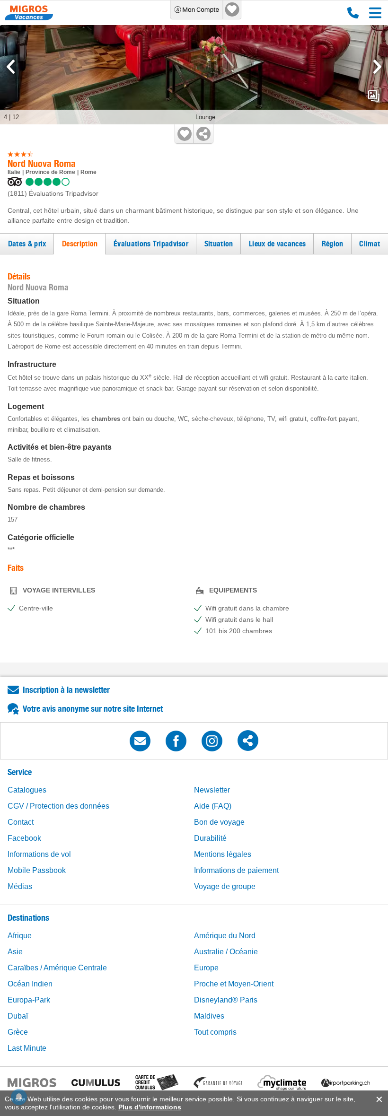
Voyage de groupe (225, 886)
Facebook (24, 838)
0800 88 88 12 (351, 12)
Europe (206, 968)
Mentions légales (222, 854)
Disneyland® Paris (225, 1000)
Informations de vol (39, 854)
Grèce (18, 1032)
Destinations (28, 918)
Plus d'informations (149, 1107)
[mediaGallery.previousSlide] (10, 67)
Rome (88, 172)
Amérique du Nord (225, 936)
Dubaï (18, 1016)
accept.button (378, 1099)
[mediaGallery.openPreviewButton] (194, 74)
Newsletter (212, 790)
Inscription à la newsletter (66, 690)
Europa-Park (29, 1000)
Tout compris (215, 1032)
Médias (20, 886)
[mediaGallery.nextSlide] (377, 67)
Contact (21, 822)
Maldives (209, 1016)
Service (20, 772)
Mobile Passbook (37, 870)
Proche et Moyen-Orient (233, 984)
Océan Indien (30, 984)
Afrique (20, 936)
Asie (15, 952)
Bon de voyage (219, 822)
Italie (14, 172)
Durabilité (210, 838)
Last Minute (27, 1048)
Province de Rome (50, 172)
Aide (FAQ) (212, 806)
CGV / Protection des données (58, 806)
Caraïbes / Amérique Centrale (57, 968)
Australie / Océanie (226, 952)
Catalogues (27, 790)
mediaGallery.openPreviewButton (373, 96)
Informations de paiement (236, 870)
